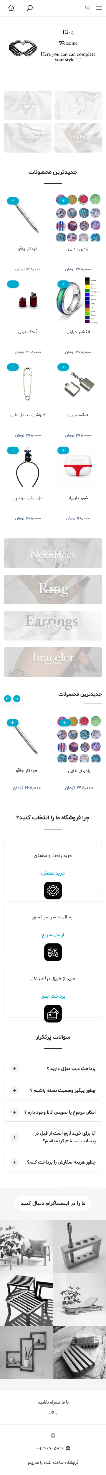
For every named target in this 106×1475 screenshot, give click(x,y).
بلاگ (53, 1413)
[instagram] (53, 1435)
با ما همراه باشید (53, 1402)
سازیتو (33, 1462)
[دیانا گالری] (87, 8)
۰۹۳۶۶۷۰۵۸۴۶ (50, 1448)
